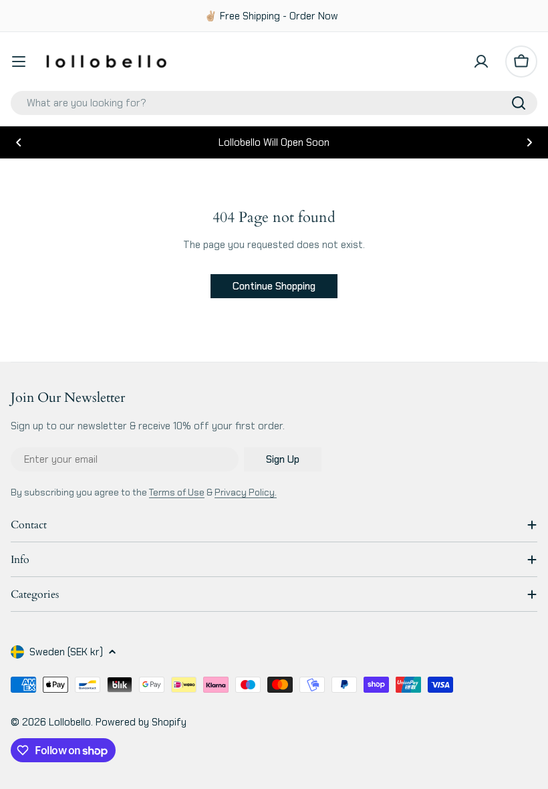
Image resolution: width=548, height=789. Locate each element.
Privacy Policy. (246, 492)
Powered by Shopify (141, 722)
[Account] (481, 61)
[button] (19, 142)
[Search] (519, 103)
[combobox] (274, 103)
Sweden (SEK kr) (66, 652)
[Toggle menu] (19, 61)
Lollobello (70, 722)
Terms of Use (176, 492)
